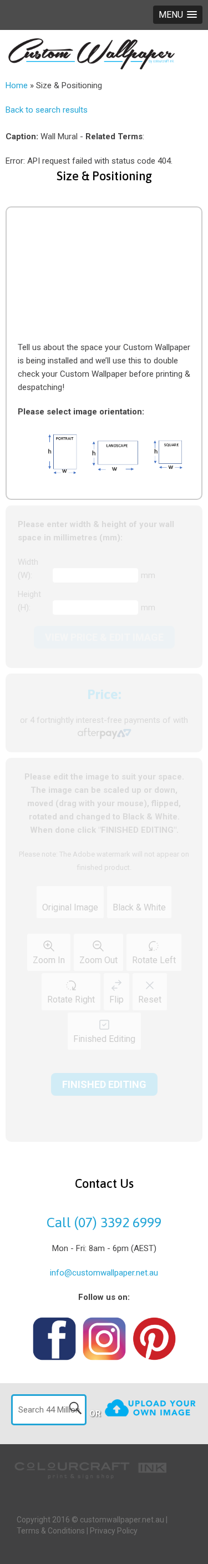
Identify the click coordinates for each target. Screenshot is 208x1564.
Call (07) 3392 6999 (104, 1222)
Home (17, 85)
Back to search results (47, 110)
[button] (177, 15)
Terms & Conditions (51, 1530)
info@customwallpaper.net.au (104, 1273)
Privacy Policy (114, 1530)
